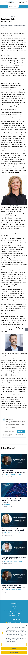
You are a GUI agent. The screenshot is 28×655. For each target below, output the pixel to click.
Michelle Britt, (7, 532)
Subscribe (20, 431)
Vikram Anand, (7, 474)
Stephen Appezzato (16, 474)
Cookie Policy (12, 641)
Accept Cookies (14, 652)
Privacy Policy (14, 612)
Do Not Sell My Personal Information (14, 610)
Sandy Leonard (7, 504)
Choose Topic (12, 6)
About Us (14, 603)
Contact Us (14, 608)
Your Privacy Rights (14, 615)
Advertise (14, 605)
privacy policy (7, 435)
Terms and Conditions (14, 613)
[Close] (26, 625)
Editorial (14, 606)
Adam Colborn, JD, (8, 561)
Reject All (14, 648)
